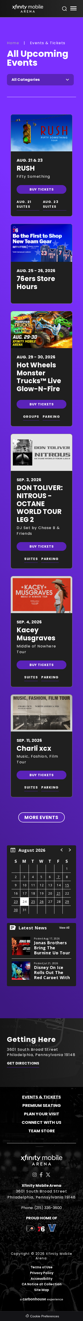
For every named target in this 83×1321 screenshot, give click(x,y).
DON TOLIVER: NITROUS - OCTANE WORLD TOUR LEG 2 (40, 503)
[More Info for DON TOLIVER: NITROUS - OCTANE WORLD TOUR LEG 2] (41, 452)
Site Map (41, 1290)
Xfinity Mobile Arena (27, 9)
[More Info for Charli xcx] (41, 713)
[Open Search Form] (64, 8)
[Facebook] (41, 1174)
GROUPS (31, 416)
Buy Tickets (42, 189)
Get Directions (23, 1063)
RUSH (26, 168)
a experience (41, 1299)
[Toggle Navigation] (73, 9)
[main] (41, 517)
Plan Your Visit (41, 1114)
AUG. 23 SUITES (51, 204)
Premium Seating (41, 1105)
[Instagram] (35, 1174)
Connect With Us (41, 1122)
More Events (41, 817)
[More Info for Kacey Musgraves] (41, 594)
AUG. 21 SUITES (24, 204)
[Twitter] (48, 1174)
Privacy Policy (41, 1273)
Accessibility (41, 1279)
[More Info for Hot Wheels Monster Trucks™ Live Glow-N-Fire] (41, 329)
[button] (62, 850)
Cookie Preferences (44, 1316)
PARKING (51, 416)
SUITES (31, 559)
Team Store (41, 1131)
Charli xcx (34, 748)
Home (13, 43)
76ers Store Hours (36, 282)
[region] (41, 881)
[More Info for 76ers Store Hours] (41, 243)
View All (64, 928)
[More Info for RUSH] (41, 133)
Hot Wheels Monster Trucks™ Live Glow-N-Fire (39, 376)
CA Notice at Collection (42, 1284)
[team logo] (30, 1229)
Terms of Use (42, 1267)
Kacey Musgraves (36, 634)
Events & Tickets (41, 1097)
